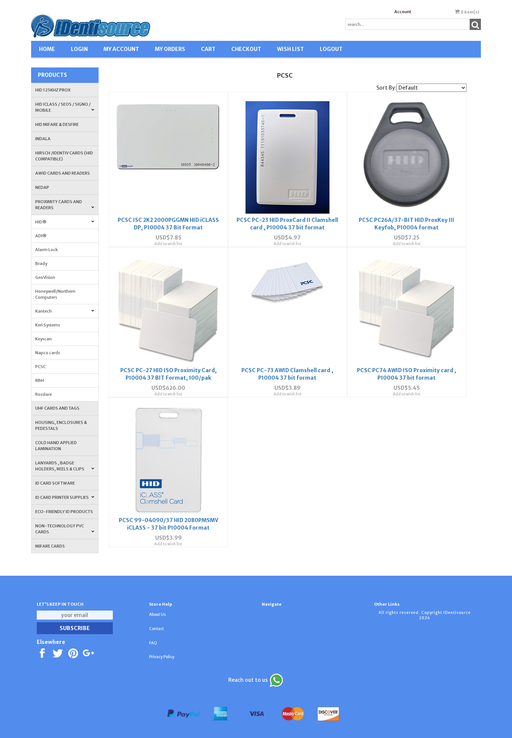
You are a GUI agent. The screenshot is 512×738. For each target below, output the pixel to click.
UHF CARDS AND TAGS (57, 408)
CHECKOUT (246, 49)
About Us (157, 614)
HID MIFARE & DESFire (57, 124)
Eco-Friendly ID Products (64, 511)
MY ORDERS (170, 49)
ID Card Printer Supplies (62, 497)
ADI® (40, 235)
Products (52, 75)
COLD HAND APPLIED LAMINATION (56, 445)
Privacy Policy (161, 656)
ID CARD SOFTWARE (55, 483)
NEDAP (42, 187)
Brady (41, 263)
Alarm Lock (46, 249)
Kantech (43, 311)
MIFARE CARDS (50, 546)
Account (402, 11)
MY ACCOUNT (121, 49)
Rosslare (43, 394)
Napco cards (47, 352)
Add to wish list (168, 243)
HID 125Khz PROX (52, 90)
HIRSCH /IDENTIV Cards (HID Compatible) (64, 156)
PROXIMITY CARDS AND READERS (58, 204)
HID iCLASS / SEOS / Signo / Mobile (63, 107)
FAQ (153, 643)
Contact (156, 628)
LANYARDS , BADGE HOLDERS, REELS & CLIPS (59, 466)
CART (208, 49)
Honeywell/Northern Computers (55, 294)
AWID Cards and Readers (62, 173)
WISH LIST (290, 49)
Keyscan (43, 338)
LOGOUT (331, 49)
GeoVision (45, 277)
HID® (40, 222)
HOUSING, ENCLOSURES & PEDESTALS (61, 425)
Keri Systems (47, 325)
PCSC (40, 366)
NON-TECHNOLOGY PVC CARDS (59, 528)
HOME (47, 49)
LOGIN (79, 49)
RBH (39, 380)
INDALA (43, 138)
